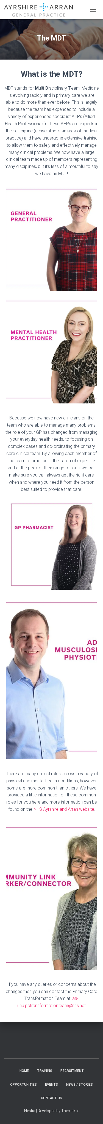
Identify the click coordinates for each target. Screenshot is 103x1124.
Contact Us (51, 1098)
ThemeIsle (70, 1111)
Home (24, 1071)
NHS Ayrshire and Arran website (64, 809)
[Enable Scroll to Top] (92, 1113)
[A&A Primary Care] (40, 10)
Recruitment (72, 1071)
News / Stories (79, 1084)
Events (51, 1084)
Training (44, 1071)
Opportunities (23, 1084)
